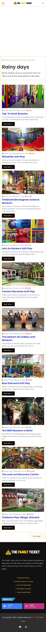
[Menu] (3, 4)
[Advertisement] (23, 31)
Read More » (8, 124)
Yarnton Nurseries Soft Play (18, 291)
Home (5, 60)
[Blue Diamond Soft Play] (23, 365)
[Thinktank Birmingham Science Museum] (23, 182)
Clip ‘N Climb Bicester (15, 113)
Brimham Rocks (24, 578)
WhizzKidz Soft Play (13, 156)
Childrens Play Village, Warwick (20, 517)
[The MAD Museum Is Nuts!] (23, 411)
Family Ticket (8, 110)
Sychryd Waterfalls (24, 585)
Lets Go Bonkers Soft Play (17, 248)
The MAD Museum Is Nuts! (17, 430)
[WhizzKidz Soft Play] (23, 139)
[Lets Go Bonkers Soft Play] (23, 231)
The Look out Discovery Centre (20, 474)
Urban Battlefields (24, 592)
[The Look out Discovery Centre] (23, 458)
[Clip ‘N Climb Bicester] (23, 96)
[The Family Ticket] (23, 3)
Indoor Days (21, 60)
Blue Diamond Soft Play (16, 383)
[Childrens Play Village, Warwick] (23, 500)
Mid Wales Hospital (24, 589)
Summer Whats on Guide (23, 581)
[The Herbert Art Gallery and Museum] (23, 319)
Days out (12, 60)
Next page (36, 536)
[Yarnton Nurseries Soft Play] (23, 274)
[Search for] (43, 4)
